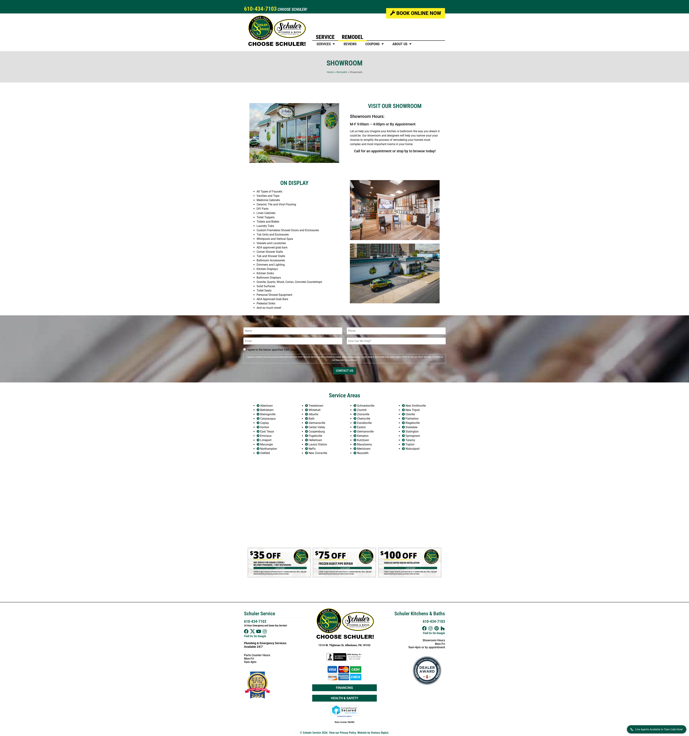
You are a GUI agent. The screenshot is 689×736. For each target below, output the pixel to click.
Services (324, 44)
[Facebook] (246, 631)
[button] (251, 562)
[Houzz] (442, 628)
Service (325, 37)
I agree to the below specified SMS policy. (272, 349)
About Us (399, 44)
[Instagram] (264, 631)
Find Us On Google (255, 636)
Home (330, 72)
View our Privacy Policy (342, 732)
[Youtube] (258, 631)
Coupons (372, 44)
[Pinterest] (436, 628)
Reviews (350, 44)
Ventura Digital (379, 732)
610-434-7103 (260, 8)
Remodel (352, 37)
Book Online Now (418, 13)
